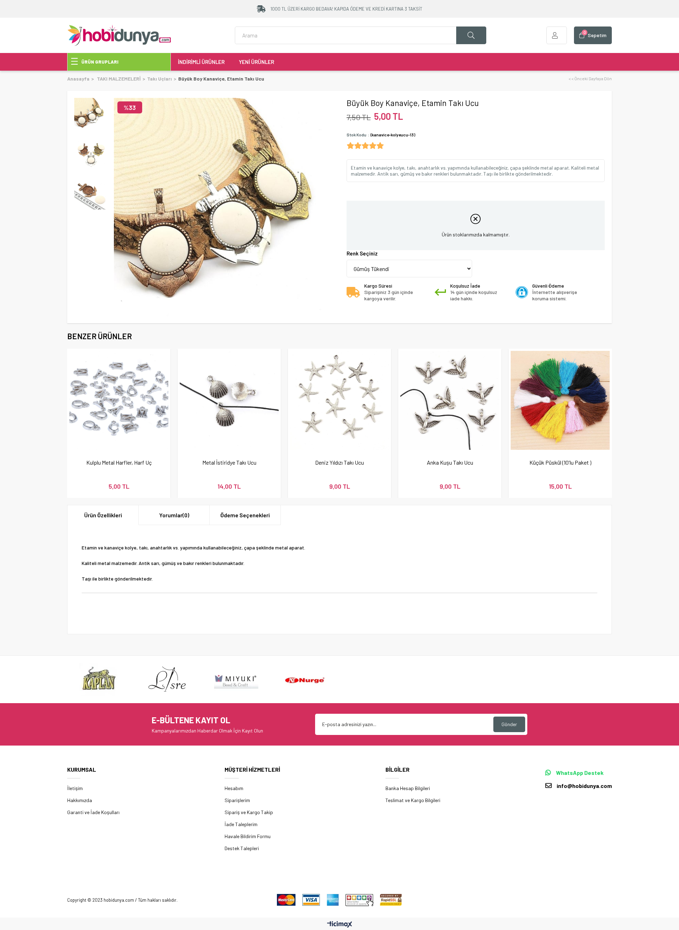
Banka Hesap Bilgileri (407, 788)
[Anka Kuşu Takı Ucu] (449, 400)
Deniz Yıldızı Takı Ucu (339, 462)
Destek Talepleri (242, 848)
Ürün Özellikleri (103, 515)
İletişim (75, 788)
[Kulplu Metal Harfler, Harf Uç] (118, 400)
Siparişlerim (237, 800)
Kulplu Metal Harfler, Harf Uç (119, 462)
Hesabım (234, 788)
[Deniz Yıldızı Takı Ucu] (339, 400)
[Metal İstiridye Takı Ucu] (229, 400)
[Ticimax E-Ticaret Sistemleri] (339, 924)
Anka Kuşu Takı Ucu (450, 462)
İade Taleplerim (241, 824)
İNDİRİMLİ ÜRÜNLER (201, 62)
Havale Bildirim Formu (248, 836)
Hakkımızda (79, 800)
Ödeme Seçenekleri (245, 515)
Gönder (509, 724)
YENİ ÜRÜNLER (256, 62)
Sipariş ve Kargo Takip (249, 812)
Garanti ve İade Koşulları (93, 812)
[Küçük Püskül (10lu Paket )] (560, 400)
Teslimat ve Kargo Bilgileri (412, 800)
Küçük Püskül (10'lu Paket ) (560, 462)
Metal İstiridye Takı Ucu (229, 462)
